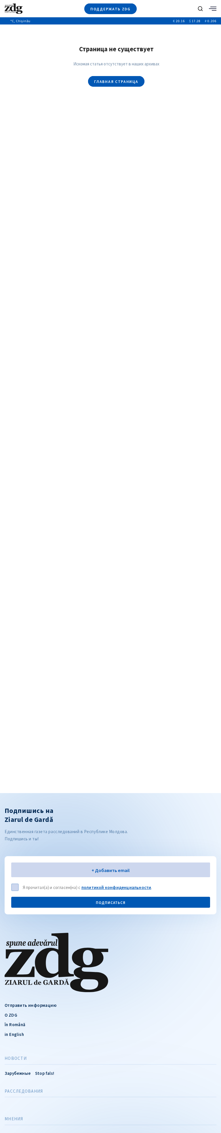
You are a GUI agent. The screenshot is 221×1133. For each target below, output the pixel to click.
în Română (15, 1024)
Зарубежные (18, 1073)
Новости (16, 1058)
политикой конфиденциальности (116, 887)
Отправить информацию (30, 1005)
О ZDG (11, 1015)
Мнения (14, 1118)
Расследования (24, 1091)
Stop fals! (44, 1073)
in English (14, 1034)
